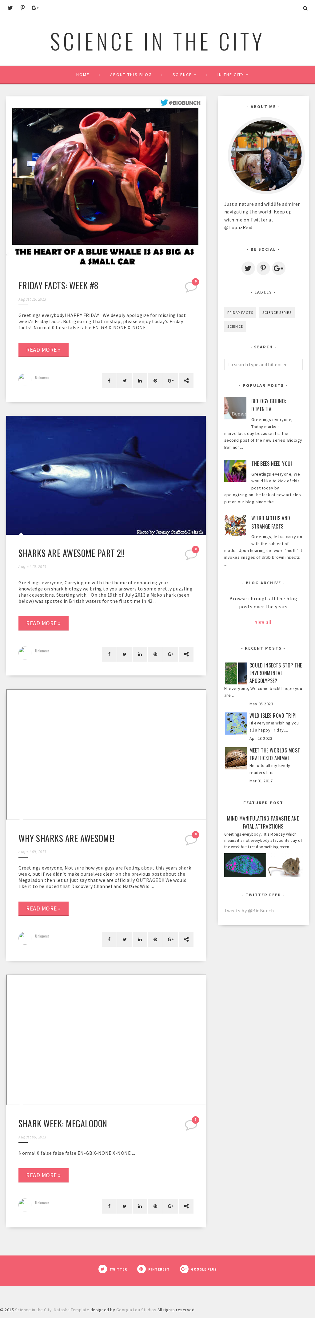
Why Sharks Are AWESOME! (66, 838)
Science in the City (157, 41)
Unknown (42, 377)
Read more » (43, 349)
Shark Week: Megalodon (62, 1123)
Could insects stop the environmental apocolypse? (275, 673)
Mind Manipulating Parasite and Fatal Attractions (263, 822)
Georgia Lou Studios (136, 1309)
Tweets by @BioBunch (249, 910)
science (235, 326)
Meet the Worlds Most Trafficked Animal (274, 754)
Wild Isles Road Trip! (273, 715)
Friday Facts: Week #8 (58, 285)
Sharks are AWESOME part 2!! (71, 553)
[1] (191, 1127)
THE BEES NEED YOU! (271, 463)
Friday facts (240, 312)
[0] (191, 289)
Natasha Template (71, 1309)
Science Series (277, 312)
